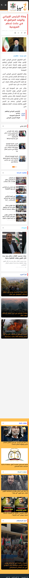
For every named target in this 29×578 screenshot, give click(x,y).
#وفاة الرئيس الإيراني (13, 118)
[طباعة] (15, 32)
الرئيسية (11, 31)
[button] (15, 166)
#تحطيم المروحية (15, 115)
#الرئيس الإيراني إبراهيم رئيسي (12, 112)
